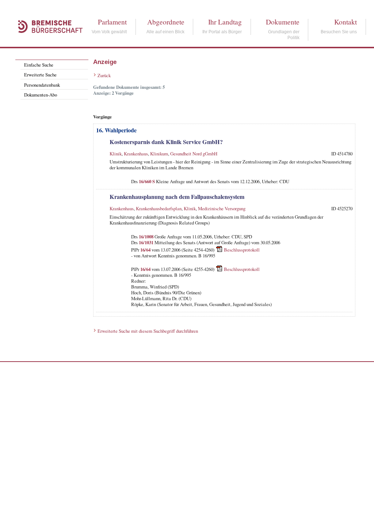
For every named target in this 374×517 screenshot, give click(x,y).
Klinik (116, 153)
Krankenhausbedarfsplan (159, 208)
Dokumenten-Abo (40, 94)
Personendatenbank (42, 85)
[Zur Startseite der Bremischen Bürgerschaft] (46, 41)
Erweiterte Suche (40, 74)
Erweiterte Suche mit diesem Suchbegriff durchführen (148, 331)
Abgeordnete (165, 21)
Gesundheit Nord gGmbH (193, 153)
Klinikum (159, 153)
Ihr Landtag (225, 21)
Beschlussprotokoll (242, 249)
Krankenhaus (136, 153)
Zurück (104, 75)
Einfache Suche (38, 64)
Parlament (112, 21)
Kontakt (345, 21)
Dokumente (282, 21)
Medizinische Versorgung (221, 208)
